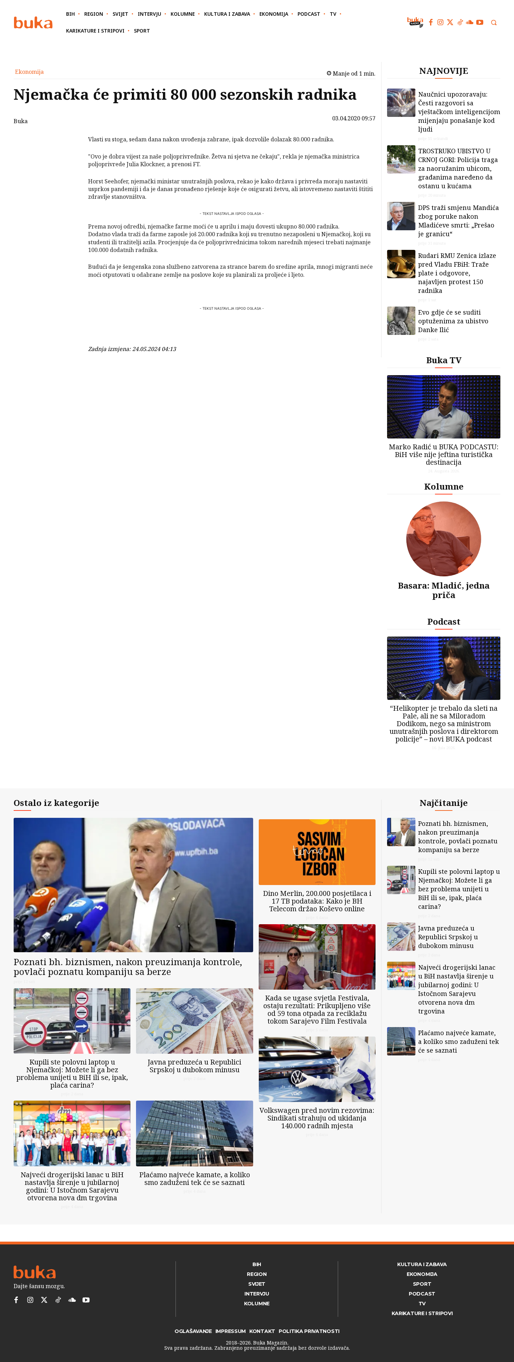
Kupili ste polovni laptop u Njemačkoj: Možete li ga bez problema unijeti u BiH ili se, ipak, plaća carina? (72, 1073)
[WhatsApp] (70, 192)
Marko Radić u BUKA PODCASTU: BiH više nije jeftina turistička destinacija (444, 454)
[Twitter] (450, 22)
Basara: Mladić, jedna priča (444, 590)
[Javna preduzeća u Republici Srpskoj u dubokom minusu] (194, 1021)
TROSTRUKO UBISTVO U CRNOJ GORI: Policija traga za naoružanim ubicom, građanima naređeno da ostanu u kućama (458, 168)
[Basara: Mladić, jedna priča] (443, 538)
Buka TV (444, 360)
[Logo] (33, 22)
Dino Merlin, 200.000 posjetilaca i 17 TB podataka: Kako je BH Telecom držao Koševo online (317, 901)
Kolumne (444, 486)
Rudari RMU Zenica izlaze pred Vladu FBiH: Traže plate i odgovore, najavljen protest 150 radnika (457, 273)
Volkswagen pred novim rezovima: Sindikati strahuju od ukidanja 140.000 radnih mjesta (316, 1117)
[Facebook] (430, 22)
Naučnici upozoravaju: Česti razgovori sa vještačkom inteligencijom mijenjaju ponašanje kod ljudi (459, 111)
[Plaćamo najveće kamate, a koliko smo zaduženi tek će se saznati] (194, 1133)
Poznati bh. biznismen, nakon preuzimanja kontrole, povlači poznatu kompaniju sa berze (128, 966)
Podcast (444, 621)
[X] (70, 159)
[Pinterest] (70, 175)
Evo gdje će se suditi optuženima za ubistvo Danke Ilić (453, 321)
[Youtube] (479, 22)
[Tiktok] (460, 22)
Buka (21, 121)
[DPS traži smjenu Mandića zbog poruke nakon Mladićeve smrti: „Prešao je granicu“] (401, 216)
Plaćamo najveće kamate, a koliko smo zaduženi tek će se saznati (194, 1178)
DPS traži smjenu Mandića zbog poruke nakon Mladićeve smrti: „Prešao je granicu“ (458, 220)
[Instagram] (440, 22)
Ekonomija (29, 72)
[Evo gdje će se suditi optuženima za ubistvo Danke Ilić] (401, 321)
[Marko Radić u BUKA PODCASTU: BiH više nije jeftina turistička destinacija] (443, 406)
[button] (493, 22)
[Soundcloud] (469, 22)
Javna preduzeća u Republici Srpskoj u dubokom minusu (194, 1065)
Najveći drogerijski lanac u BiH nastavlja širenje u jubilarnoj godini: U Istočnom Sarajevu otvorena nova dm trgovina (72, 1186)
